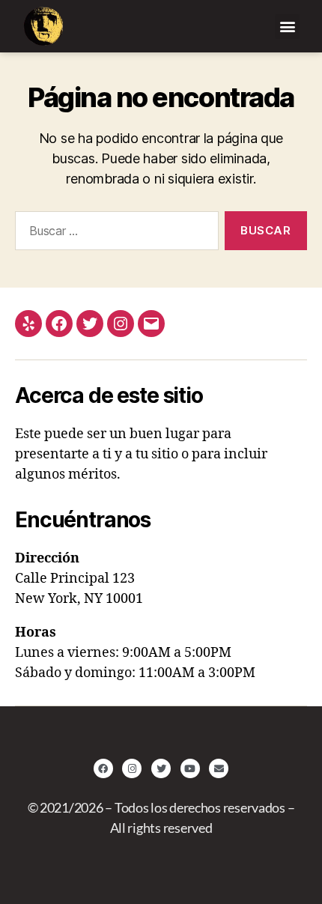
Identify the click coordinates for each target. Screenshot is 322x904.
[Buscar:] (114, 233)
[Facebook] (59, 323)
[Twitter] (89, 323)
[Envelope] (218, 768)
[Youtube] (190, 768)
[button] (287, 26)
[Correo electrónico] (151, 323)
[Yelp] (28, 323)
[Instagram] (120, 323)
